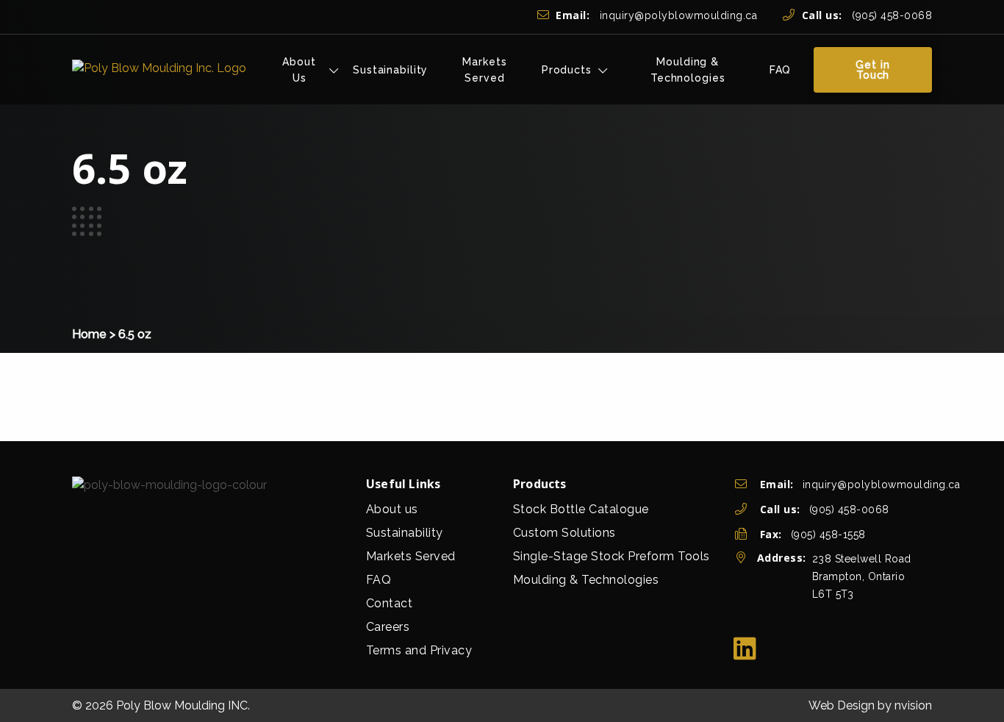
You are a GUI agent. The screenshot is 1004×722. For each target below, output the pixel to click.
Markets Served (484, 70)
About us (392, 509)
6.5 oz (134, 334)
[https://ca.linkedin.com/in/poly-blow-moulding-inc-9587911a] (745, 649)
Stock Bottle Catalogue (581, 509)
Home (89, 334)
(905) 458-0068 (867, 15)
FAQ (781, 70)
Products (567, 70)
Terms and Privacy (419, 650)
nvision (913, 705)
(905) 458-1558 (828, 534)
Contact (389, 603)
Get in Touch (872, 70)
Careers (388, 627)
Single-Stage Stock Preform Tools (611, 556)
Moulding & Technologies (687, 70)
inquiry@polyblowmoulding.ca (656, 15)
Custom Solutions (564, 533)
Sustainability (390, 70)
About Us (298, 70)
